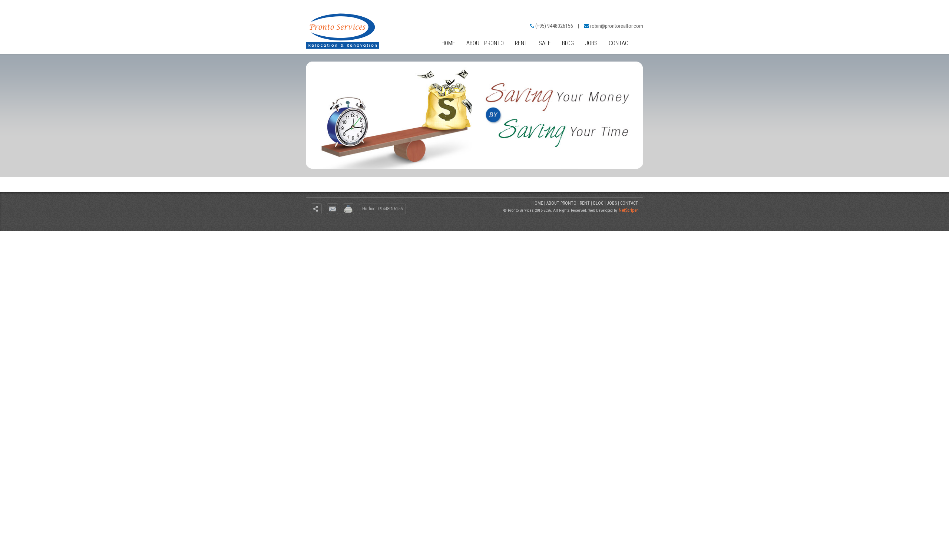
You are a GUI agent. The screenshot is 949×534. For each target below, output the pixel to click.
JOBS (591, 43)
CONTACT (620, 43)
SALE (545, 43)
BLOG (568, 43)
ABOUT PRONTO (485, 43)
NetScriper (628, 210)
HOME (448, 43)
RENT (521, 43)
